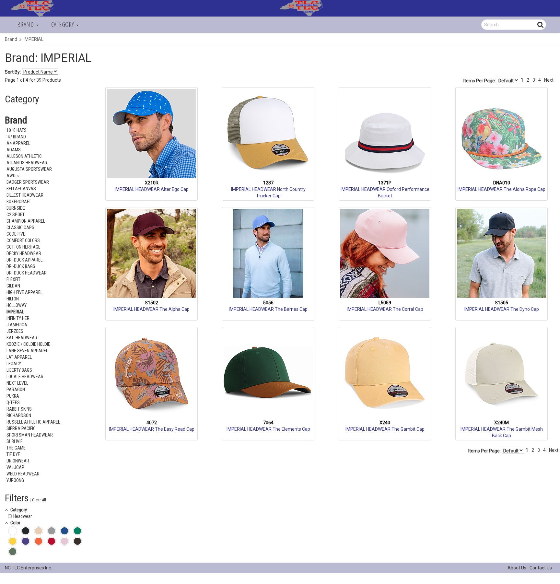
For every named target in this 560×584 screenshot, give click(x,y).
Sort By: (13, 72)
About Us (517, 567)
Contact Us (541, 567)
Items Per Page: (480, 80)
